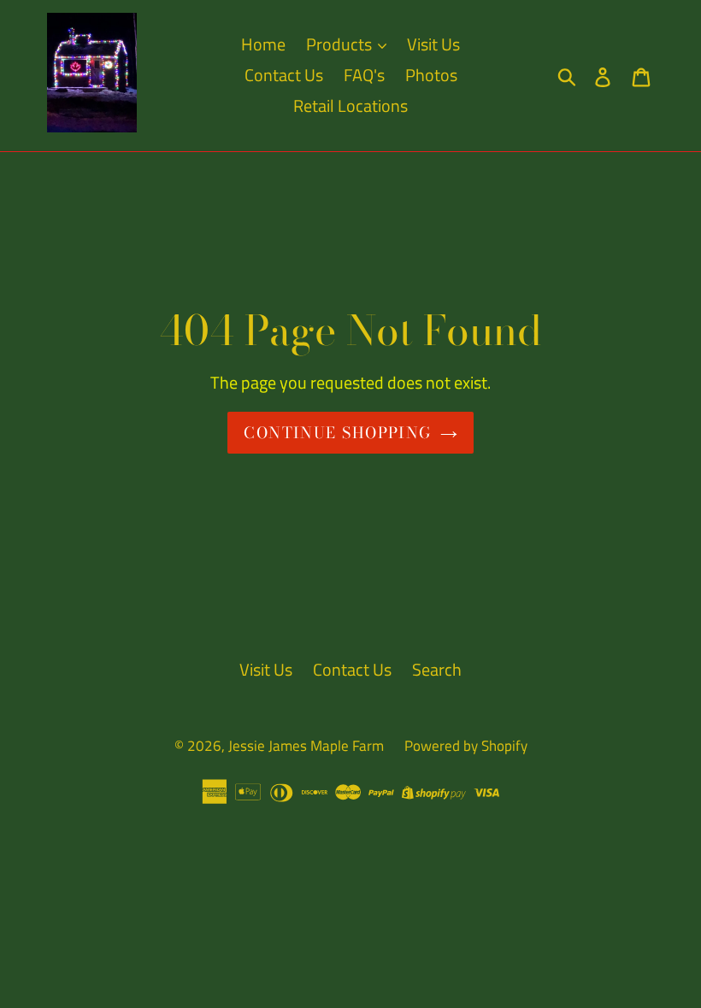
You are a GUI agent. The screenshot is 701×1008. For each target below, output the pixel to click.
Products (340, 44)
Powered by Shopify (465, 746)
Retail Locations (350, 105)
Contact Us (283, 75)
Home (263, 44)
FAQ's (364, 75)
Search (437, 669)
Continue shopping (337, 432)
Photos (431, 75)
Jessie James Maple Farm (306, 746)
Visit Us (433, 44)
